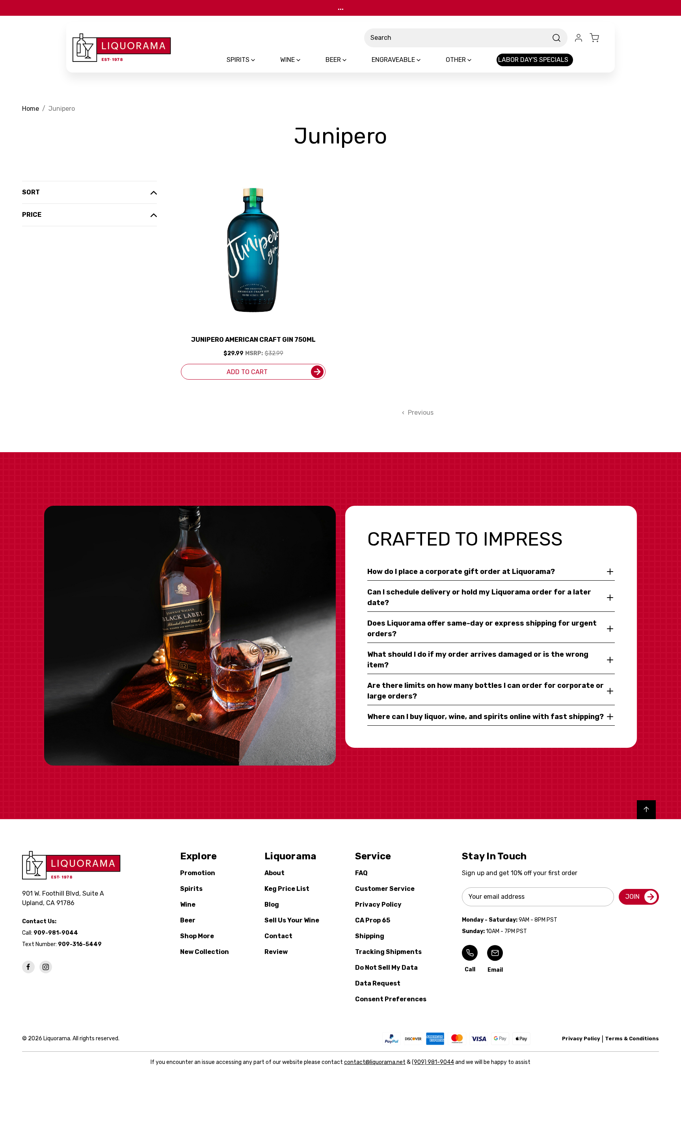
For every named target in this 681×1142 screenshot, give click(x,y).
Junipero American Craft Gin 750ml (253, 339)
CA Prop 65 (372, 920)
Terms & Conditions (632, 1038)
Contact (278, 936)
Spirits (191, 888)
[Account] (578, 38)
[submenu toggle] (259, 60)
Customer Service (385, 888)
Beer (187, 920)
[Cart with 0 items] (599, 38)
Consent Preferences (390, 999)
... (341, 7)
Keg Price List (286, 888)
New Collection (204, 952)
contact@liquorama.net (375, 1062)
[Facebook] (28, 967)
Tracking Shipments (388, 952)
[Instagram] (45, 967)
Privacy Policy (378, 904)
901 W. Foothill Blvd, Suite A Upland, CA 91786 (64, 898)
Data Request (377, 983)
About (274, 873)
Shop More (197, 936)
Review (276, 952)
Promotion (197, 873)
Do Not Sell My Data (386, 967)
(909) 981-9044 (433, 1062)
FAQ (361, 873)
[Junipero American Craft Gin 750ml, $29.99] (253, 250)
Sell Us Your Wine (291, 920)
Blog (271, 904)
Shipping (369, 936)
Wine (187, 904)
